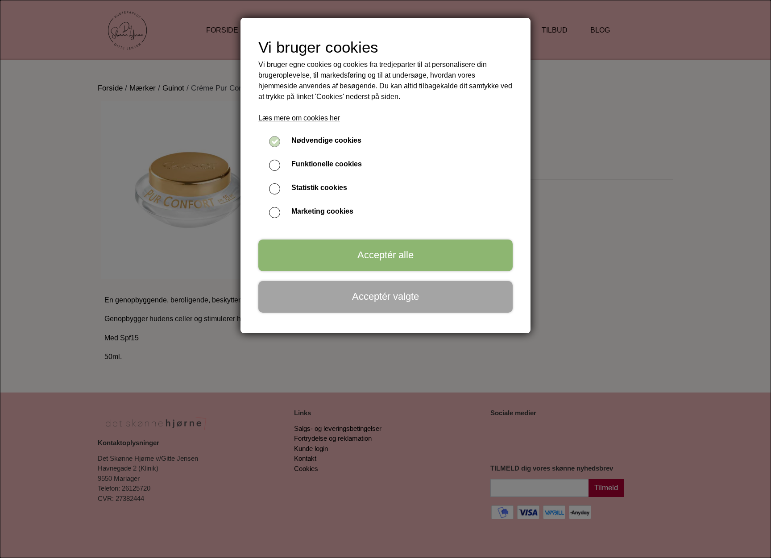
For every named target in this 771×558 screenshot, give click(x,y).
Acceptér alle (385, 254)
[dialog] (385, 279)
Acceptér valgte (385, 296)
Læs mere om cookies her (299, 118)
